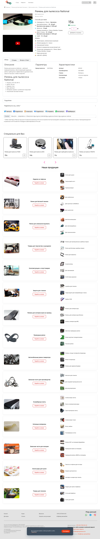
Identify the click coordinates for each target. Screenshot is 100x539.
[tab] (6, 60)
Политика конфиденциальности (77, 531)
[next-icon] (30, 21)
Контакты (30, 2)
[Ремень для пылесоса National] (18, 21)
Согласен (66, 531)
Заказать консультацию (45, 516)
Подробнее (34, 532)
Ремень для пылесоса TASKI (12, 152)
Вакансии (41, 513)
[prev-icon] (5, 21)
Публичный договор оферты (76, 529)
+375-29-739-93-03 (61, 513)
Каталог (6, 513)
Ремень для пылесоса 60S (37, 152)
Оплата (23, 516)
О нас (17, 2)
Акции (22, 513)
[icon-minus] (70, 28)
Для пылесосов (39, 14)
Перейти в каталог (39, 183)
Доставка (6, 516)
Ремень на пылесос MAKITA (87, 152)
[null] (8, 111)
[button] (50, 100)
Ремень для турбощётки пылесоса (64, 152)
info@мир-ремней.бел (62, 516)
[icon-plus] (77, 28)
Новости (23, 2)
